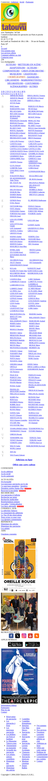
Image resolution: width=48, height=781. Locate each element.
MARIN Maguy (34, 323)
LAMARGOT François (18, 282)
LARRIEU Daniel (16, 288)
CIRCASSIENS (12, 80)
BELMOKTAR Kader (35, 111)
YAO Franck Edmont (17, 455)
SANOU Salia (15, 413)
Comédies (26, 719)
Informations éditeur (9, 705)
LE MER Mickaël (34, 288)
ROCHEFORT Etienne (36, 405)
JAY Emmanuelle (35, 263)
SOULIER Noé (34, 420)
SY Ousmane (33, 423)
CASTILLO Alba (34, 149)
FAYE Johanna (15, 209)
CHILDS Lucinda (34, 156)
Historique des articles (9, 524)
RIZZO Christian (34, 402)
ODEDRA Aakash (16, 364)
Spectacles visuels (26, 733)
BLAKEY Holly (15, 128)
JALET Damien (15, 263)
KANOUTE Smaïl (34, 268)
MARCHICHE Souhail (37, 321)
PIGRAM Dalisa (15, 380)
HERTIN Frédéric (16, 244)
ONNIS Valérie (32, 364)
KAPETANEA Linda (35, 271)
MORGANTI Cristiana (37, 343)
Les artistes (5, 528)
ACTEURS (32, 67)
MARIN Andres (15, 323)
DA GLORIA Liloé (35, 176)
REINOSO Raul (34, 397)
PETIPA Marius (34, 377)
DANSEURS (33, 77)
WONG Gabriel (15, 448)
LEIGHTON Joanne (35, 293)
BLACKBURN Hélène (18, 126)
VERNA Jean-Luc (35, 443)
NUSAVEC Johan (16, 361)
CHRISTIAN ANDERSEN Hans (35, 162)
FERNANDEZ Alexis (35, 209)
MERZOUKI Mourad (17, 335)
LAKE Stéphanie (34, 279)
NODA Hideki (15, 356)
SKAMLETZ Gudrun (36, 418)
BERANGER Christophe (18, 121)
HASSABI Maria (34, 239)
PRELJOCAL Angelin (36, 394)
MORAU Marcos (16, 343)
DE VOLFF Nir (15, 183)
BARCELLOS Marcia (36, 106)
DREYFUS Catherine (36, 195)
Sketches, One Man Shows (25, 728)
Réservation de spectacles (11, 718)
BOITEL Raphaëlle (16, 131)
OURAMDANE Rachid (35, 369)
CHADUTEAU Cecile (36, 151)
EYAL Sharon (15, 203)
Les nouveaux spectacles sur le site (14, 484)
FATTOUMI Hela (16, 206)
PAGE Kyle (14, 375)
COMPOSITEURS (11, 71)
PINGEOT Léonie (34, 380)
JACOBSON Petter (16, 260)
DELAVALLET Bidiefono (34, 186)
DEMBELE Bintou (35, 190)
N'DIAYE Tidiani (16, 351)
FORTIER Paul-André (18, 214)
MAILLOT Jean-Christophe (16, 317)
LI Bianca (13, 306)
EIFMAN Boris (15, 200)
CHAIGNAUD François (18, 154)
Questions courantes (9, 534)
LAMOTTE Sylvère (35, 282)
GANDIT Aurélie (34, 225)
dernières (24, 486)
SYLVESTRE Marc (17, 425)
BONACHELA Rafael (17, 133)
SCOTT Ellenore (16, 415)
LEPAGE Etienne (16, 298)
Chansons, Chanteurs (26, 753)
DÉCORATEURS (15, 83)
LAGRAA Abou (15, 279)
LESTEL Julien (33, 303)
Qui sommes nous (8, 51)
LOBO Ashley (33, 308)
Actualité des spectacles (11, 751)
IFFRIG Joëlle (15, 250)
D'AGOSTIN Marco (17, 176)
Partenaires (5, 708)
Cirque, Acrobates (26, 749)
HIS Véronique (33, 244)
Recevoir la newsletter (9, 491)
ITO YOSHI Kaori (16, 252)
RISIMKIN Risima (16, 402)
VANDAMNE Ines (16, 438)
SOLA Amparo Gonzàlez (18, 420)
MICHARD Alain (35, 335)
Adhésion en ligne (24, 459)
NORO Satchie (33, 358)
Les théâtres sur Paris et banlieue (10, 736)
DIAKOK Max (15, 192)
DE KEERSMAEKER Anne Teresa (18, 179)
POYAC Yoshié (15, 386)
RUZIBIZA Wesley (35, 409)
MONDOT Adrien (35, 338)
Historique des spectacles (10, 526)
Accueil (4, 48)
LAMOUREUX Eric (17, 285)
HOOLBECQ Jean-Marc (18, 246)
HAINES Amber (15, 237)
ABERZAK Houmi (16, 96)
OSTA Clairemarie (16, 369)
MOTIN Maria (15, 345)
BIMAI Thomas (33, 123)
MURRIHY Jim (34, 348)
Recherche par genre (9, 497)
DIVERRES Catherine (37, 192)
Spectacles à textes (26, 744)
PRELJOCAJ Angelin (17, 394)
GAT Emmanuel (15, 228)
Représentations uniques (10, 502)
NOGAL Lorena (34, 356)
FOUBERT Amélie (34, 214)
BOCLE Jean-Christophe (36, 128)
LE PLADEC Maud (35, 291)
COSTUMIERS (32, 83)
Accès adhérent (7, 472)
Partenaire (30, 2)
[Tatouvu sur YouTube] (30, 637)
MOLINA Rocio (15, 338)
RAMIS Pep (14, 397)
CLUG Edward (15, 165)
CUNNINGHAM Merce (36, 171)
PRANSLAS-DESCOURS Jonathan (17, 390)
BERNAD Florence (16, 123)
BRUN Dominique (34, 138)
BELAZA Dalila (15, 111)
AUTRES (33, 86)
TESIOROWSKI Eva (36, 428)
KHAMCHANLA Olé (35, 273)
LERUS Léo (14, 301)
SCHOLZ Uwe (34, 413)
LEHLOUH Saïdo (16, 293)
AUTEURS (11, 64)
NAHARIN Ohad (16, 353)
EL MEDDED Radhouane (37, 200)
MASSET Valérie (16, 333)
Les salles (4, 504)
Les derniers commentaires (11, 519)
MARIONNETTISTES (31, 80)
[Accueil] (10, 21)
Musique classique (25, 762)
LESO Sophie (15, 303)
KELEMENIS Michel (17, 273)
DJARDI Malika (15, 195)
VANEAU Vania (35, 438)
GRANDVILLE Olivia (36, 228)
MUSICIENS (16, 74)
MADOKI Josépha (35, 314)
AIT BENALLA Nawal (35, 98)
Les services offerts (8, 53)
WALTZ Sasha (15, 446)
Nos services (41, 730)
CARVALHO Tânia (35, 146)
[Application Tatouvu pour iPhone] (15, 647)
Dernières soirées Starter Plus (12, 488)
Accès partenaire (7, 476)
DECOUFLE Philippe (36, 183)
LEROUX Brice (33, 298)
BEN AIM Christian (17, 114)
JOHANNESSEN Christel (19, 265)
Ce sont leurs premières (10, 486)
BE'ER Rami (32, 109)
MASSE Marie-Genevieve (34, 329)
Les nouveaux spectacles (10, 730)
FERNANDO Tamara (17, 211)
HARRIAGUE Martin (17, 239)
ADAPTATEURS (17, 67)
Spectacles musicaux (26, 758)
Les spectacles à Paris (10, 723)
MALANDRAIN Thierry (18, 321)
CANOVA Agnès (15, 144)
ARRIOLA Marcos (33, 100)
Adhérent (14, 2)
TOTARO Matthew (35, 431)
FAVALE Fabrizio (34, 206)
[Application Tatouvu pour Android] (32, 647)
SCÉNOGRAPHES (18, 86)
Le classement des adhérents (12, 513)
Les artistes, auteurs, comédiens (10, 756)
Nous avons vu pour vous (11, 517)
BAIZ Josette (14, 106)
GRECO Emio (33, 231)
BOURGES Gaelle (16, 135)
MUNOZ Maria (34, 345)
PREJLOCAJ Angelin (35, 390)
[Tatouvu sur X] (17, 637)
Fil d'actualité (6, 482)
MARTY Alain (34, 326)
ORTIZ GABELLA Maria (36, 367)
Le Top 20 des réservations (11, 515)
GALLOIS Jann (33, 220)
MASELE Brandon (16, 329)
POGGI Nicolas (33, 382)
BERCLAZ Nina (34, 121)
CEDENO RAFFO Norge (19, 151)
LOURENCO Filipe (17, 311)
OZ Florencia (14, 372)
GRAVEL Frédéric (16, 231)
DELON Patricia (16, 190)
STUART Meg (15, 423)
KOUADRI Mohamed (17, 276)
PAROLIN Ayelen (34, 375)
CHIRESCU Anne (34, 159)
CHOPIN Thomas (16, 162)
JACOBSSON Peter (36, 260)
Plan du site (5, 710)
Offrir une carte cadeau (24, 464)
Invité (22, 2)
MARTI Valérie (15, 326)
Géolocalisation (16, 504)
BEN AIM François (35, 114)
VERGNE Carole (35, 440)
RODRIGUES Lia (16, 407)
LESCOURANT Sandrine (37, 301)
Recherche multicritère (9, 499)
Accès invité (6, 474)
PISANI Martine (15, 382)
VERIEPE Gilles (16, 443)
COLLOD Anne (34, 165)
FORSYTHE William (35, 211)
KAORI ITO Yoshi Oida (18, 271)
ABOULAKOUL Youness (36, 96)
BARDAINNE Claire (17, 109)
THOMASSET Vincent (18, 431)
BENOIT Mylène (34, 117)
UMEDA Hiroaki (16, 434)
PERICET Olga (15, 377)
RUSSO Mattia (15, 409)
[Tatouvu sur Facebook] (11, 637)
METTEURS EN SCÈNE (29, 64)
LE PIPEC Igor (15, 291)
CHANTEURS (30, 74)
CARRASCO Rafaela (17, 146)
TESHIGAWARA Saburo (18, 428)
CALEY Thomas (34, 141)
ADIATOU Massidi (16, 98)
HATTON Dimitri (16, 241)
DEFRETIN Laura (16, 186)
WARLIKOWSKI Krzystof (35, 446)
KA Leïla (13, 268)
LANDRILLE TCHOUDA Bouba (34, 285)
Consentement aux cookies (42, 758)
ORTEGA (13, 367)
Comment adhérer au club (11, 55)
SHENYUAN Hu (16, 418)
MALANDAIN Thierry (37, 318)
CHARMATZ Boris (16, 156)
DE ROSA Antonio (35, 179)
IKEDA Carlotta (35, 250)
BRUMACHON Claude (18, 138)
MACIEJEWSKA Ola (17, 314)
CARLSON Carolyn (35, 144)
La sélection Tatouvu (9, 511)
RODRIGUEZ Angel (35, 407)
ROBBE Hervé (15, 405)
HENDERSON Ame (35, 241)
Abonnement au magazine (11, 747)
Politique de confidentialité (42, 753)
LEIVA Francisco (16, 296)
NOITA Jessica (15, 358)
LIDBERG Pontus (34, 306)
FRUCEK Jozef (15, 216)
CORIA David (33, 168)
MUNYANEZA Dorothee (18, 348)
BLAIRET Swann (34, 126)
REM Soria (14, 400)
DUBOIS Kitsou (15, 197)
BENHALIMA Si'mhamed (15, 117)
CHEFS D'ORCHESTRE (32, 71)
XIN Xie (13, 452)
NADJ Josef (32, 351)
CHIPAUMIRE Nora (17, 159)
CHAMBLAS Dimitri (36, 154)
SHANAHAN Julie (35, 415)
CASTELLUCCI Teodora (19, 149)
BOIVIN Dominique (35, 131)
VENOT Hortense (16, 440)
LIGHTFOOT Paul (16, 308)
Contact (4, 712)
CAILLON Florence (17, 141)
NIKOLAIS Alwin (34, 353)
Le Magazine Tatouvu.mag (11, 742)
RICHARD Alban (34, 400)
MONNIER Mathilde (17, 340)
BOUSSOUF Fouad (35, 135)
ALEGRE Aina (15, 100)
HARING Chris (33, 237)
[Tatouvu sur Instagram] (23, 637)
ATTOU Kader (15, 103)
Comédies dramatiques (26, 722)
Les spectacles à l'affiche (10, 495)
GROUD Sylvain (16, 233)
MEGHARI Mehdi (35, 333)
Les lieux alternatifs (8, 506)
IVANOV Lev (34, 252)
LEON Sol (32, 296)
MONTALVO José (35, 340)
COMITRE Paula (16, 168)
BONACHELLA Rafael (36, 133)
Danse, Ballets (24, 767)
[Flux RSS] (36, 637)
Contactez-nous (7, 57)
